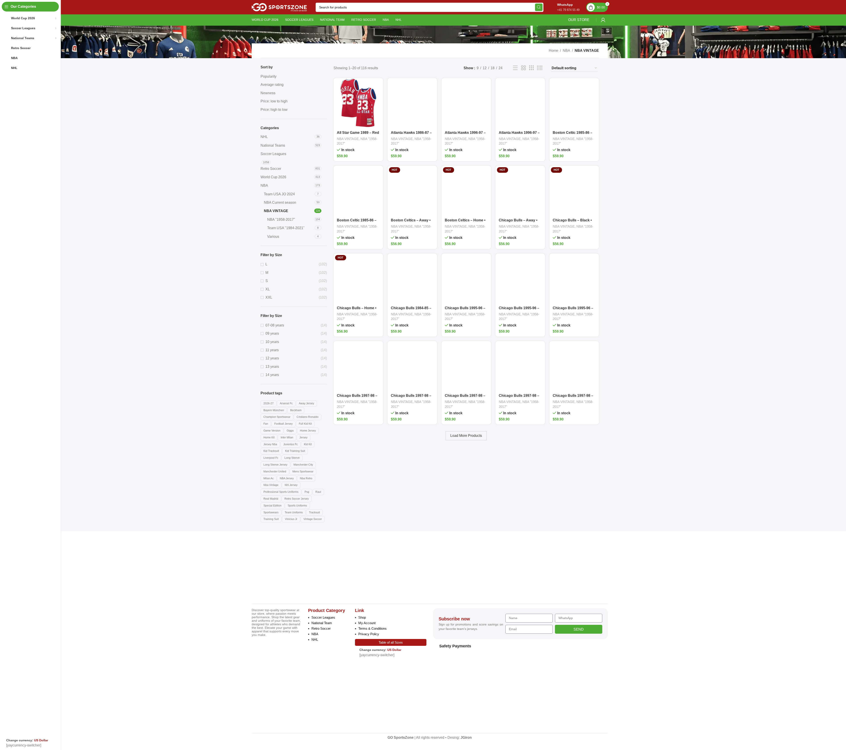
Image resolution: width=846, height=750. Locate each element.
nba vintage (270, 485)
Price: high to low (274, 109)
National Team (321, 623)
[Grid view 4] (539, 68)
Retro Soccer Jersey (296, 498)
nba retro (306, 478)
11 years (272, 350)
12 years (272, 358)
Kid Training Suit (295, 451)
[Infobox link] (563, 7)
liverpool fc (270, 457)
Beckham (295, 410)
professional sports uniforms (280, 491)
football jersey (283, 423)
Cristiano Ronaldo (307, 416)
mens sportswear (302, 471)
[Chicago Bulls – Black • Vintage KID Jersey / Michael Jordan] (574, 190)
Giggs (290, 430)
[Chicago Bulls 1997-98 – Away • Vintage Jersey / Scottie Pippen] (466, 366)
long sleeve (292, 457)
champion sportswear (276, 416)
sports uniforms (297, 505)
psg (307, 491)
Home (553, 50)
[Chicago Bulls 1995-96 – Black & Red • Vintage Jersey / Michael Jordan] (520, 278)
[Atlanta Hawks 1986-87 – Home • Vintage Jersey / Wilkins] (412, 103)
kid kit (308, 444)
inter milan (287, 437)
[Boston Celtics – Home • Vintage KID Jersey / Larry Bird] (466, 190)
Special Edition (272, 505)
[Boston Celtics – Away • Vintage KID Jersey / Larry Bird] (412, 190)
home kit (268, 437)
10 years (272, 342)
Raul (318, 491)
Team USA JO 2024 (279, 194)
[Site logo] (279, 7)
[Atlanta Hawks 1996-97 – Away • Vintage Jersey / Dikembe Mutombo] (466, 103)
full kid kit (305, 423)
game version (271, 430)
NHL (264, 137)
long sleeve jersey (275, 464)
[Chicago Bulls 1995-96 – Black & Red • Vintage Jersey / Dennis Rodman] (466, 278)
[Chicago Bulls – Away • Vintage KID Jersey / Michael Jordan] (520, 190)
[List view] (515, 68)
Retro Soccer (271, 169)
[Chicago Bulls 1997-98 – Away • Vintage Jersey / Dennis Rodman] (358, 366)
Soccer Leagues (273, 154)
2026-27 (268, 403)
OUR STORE (578, 20)
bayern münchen (273, 410)
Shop (362, 617)
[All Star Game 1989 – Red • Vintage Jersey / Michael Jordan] (358, 103)
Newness (268, 93)
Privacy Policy (368, 634)
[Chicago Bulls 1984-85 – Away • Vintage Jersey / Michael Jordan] (412, 278)
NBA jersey (287, 478)
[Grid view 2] (523, 68)
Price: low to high (274, 101)
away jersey (306, 403)
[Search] (539, 7)
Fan (265, 423)
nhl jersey (291, 485)
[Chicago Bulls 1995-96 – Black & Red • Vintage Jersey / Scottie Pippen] (574, 278)
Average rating (272, 84)
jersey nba (270, 444)
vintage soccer (312, 519)
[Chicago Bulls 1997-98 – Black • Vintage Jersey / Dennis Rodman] (520, 366)
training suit (271, 519)
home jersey (308, 430)
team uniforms (294, 512)
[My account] (603, 19)
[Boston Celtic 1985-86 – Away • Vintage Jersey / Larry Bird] (574, 103)
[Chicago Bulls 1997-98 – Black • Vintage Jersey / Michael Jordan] (574, 366)
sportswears (270, 512)
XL (267, 289)
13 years (272, 366)
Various (273, 236)
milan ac (268, 478)
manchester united (274, 471)
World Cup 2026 (273, 177)
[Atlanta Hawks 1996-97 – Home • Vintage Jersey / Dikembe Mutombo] (520, 103)
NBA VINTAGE (276, 211)
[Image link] (282, 568)
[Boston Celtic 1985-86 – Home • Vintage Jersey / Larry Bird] (358, 190)
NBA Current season (280, 202)
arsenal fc (286, 403)
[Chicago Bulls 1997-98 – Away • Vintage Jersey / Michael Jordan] (412, 366)
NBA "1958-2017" (281, 219)
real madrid (270, 498)
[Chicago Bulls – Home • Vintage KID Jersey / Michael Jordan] (358, 278)
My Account (367, 623)
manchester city (303, 464)
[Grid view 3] (531, 68)
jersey (303, 437)
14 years (272, 375)
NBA (566, 50)
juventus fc (290, 444)
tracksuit (314, 512)
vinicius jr (291, 519)
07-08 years (274, 325)
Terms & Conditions (372, 628)
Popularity (268, 76)
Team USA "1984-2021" (286, 228)
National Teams (273, 145)
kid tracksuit (271, 451)
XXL (268, 297)
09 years (272, 333)
